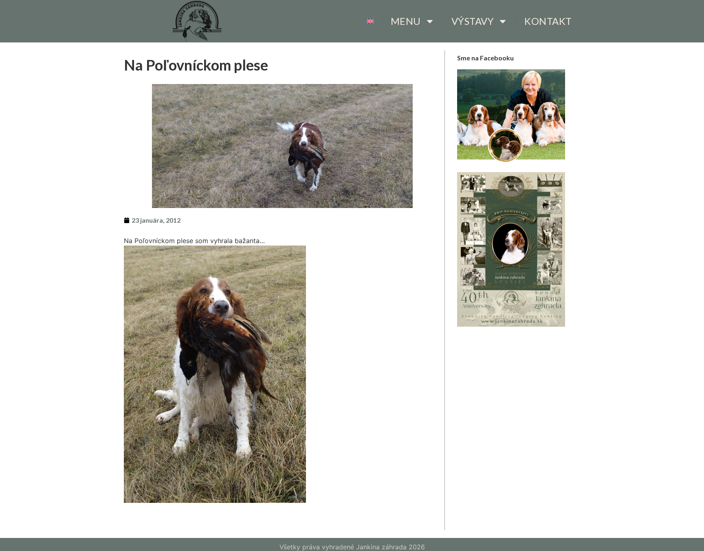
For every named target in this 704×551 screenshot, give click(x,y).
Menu (406, 21)
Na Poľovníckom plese (196, 65)
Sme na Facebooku (485, 58)
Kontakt (548, 21)
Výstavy (472, 21)
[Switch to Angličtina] (370, 21)
